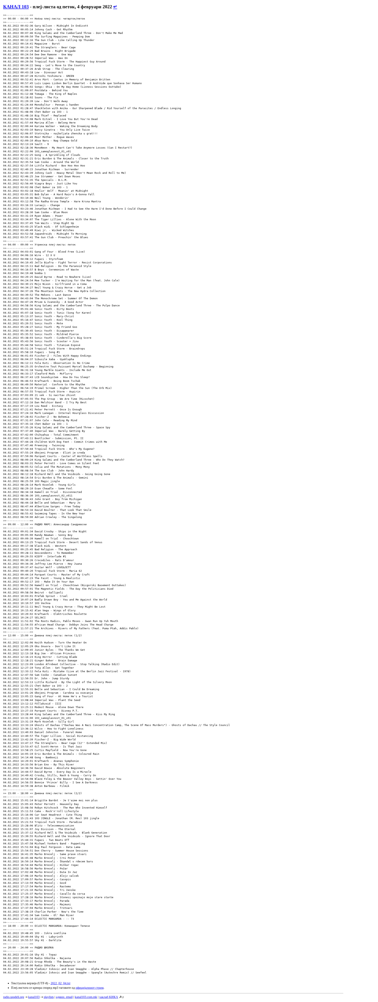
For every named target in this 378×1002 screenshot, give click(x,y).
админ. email (64, 997)
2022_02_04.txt (60, 983)
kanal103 (34, 997)
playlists (49, 997)
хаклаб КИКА (108, 997)
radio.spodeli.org (13, 997)
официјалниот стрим (90, 987)
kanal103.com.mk (86, 997)
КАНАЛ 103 (16, 6)
